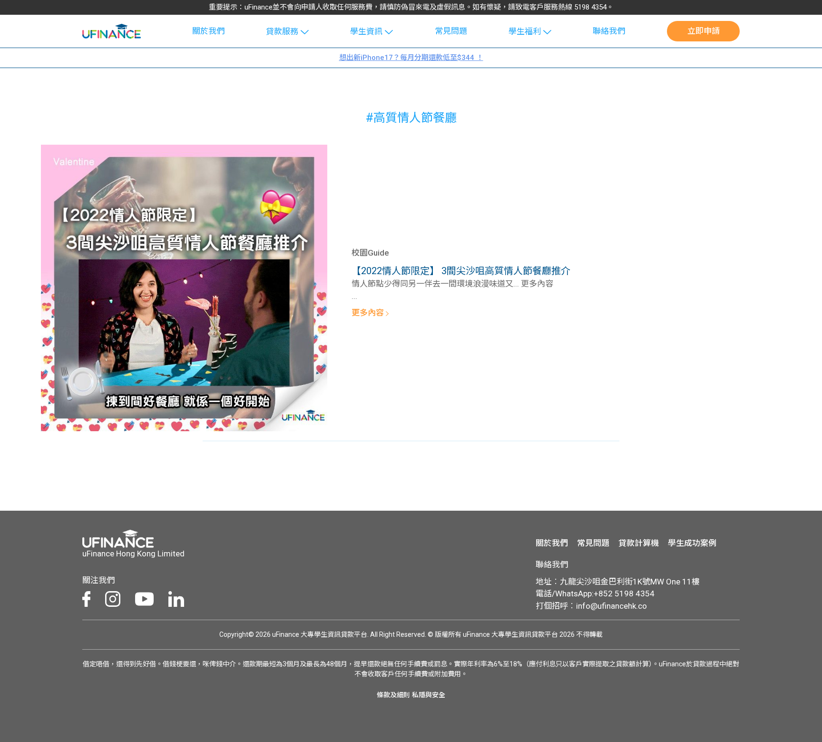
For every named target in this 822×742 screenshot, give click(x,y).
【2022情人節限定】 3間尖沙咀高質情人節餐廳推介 (461, 271)
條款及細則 (393, 695)
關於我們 (208, 31)
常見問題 (451, 31)
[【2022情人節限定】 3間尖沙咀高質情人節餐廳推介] (184, 287)
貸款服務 (282, 31)
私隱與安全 (428, 695)
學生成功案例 (692, 543)
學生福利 (525, 31)
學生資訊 (366, 31)
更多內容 (369, 312)
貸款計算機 (638, 543)
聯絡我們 (609, 31)
